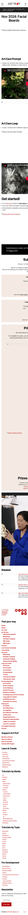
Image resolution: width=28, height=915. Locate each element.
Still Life (4, 858)
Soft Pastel (6, 808)
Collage (4, 779)
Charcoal (5, 791)
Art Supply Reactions (8, 726)
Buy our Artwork (6, 741)
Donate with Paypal (7, 744)
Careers (4, 872)
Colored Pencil (6, 793)
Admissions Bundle (9, 634)
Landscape (5, 851)
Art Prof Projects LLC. (12, 912)
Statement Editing (9, 659)
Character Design (6, 837)
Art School (4, 632)
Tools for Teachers (9, 724)
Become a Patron (7, 737)
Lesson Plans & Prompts (8, 760)
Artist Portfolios (7, 881)
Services (4, 652)
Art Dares (18, 9)
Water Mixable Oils (8, 818)
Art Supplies (7, 710)
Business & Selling (9, 692)
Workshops (5, 766)
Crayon (5, 798)
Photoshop (6, 785)
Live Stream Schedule (8, 648)
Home (4, 9)
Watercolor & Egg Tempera (10, 820)
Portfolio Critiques (9, 639)
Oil (3, 816)
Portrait (4, 856)
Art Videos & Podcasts (10, 712)
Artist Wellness (8, 688)
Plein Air (4, 854)
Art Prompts (7, 668)
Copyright (4, 876)
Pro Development (7, 681)
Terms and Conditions (4, 612)
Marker (5, 800)
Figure (3, 845)
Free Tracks (5, 756)
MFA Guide (6, 643)
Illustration (5, 849)
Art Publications (8, 708)
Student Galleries (6, 764)
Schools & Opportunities (11, 719)
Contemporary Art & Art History (13, 694)
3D (3, 775)
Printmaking (5, 822)
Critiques (4, 878)
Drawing (4, 789)
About (3, 628)
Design (4, 843)
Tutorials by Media (9, 677)
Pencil (4, 806)
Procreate (5, 787)
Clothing (4, 839)
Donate (3, 728)
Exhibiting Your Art (9, 699)
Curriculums (7, 670)
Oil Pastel (5, 802)
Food (3, 847)
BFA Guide (6, 641)
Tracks (5, 674)
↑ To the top (4, 610)
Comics (4, 841)
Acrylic (4, 812)
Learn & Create (11, 9)
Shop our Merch (6, 739)
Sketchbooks (5, 762)
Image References (9, 717)
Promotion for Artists (10, 701)
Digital (3, 781)
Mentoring (6, 636)
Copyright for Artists (10, 697)
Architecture (5, 835)
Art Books (6, 706)
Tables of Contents (9, 721)
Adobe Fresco (6, 783)
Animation (4, 777)
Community (5, 650)
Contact (3, 614)
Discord (8, 203)
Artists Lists (7, 715)
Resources (5, 703)
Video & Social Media (10, 661)
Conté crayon (6, 796)
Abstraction (5, 831)
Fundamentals (7, 672)
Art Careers (7, 683)
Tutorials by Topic (9, 679)
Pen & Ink (5, 804)
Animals (4, 833)
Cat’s (24, 488)
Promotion (5, 885)
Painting (4, 810)
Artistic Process (8, 690)
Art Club (4, 630)
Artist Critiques (8, 685)
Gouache (5, 814)
